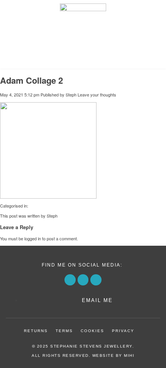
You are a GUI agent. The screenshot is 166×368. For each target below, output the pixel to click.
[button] (83, 59)
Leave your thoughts (97, 94)
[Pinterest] (83, 279)
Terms (64, 331)
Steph (71, 94)
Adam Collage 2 (31, 80)
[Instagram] (96, 279)
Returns (36, 331)
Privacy (123, 331)
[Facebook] (70, 279)
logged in (32, 238)
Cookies (92, 331)
